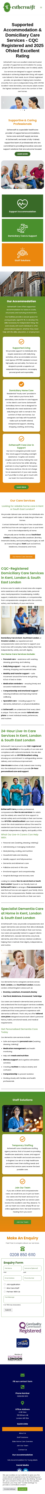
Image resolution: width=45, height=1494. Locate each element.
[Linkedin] (25, 1471)
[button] (3, 102)
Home (22, 1429)
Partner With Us (13, 1291)
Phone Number (23, 1393)
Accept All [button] (22, 1489)
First (5, 1272)
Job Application (13, 1284)
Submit (8, 1310)
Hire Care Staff (13, 1288)
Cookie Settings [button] (9, 1489)
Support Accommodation (22, 211)
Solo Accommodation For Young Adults (22, 1460)
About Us (22, 1433)
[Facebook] (19, 1471)
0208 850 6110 (22, 1254)
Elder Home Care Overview (22, 1441)
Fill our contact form (22, 1381)
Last (24, 1272)
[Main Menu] (41, 7)
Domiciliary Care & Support (22, 235)
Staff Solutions (22, 260)
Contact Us (22, 1450)
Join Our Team (22, 1446)
